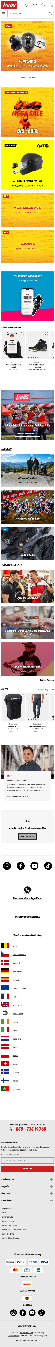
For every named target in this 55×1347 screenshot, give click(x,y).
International (18, 1014)
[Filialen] (27, 5)
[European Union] (5, 987)
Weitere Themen (46, 680)
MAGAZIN (6, 449)
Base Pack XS (13, 726)
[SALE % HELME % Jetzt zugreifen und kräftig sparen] (27, 46)
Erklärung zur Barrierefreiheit (14, 1230)
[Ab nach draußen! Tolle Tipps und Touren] (27, 470)
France (15, 997)
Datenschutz (7, 1217)
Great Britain (18, 1005)
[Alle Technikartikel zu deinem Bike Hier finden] (27, 826)
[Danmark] (5, 962)
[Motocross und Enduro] (27, 507)
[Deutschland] (5, 970)
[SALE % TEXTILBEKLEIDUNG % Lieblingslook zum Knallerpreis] (27, 210)
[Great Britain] (5, 1004)
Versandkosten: (13, 1336)
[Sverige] (5, 1071)
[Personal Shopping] (27, 586)
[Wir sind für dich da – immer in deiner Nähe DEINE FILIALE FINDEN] (27, 415)
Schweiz (16, 1064)
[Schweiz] (5, 1063)
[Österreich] (5, 1046)
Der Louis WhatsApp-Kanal (27, 898)
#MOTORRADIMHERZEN (27, 916)
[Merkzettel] (43, 5)
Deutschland (18, 971)
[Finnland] (5, 1080)
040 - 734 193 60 (31, 1129)
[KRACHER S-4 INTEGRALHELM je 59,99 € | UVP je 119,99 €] (27, 165)
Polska (15, 1056)
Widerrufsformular (9, 1225)
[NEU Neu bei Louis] (27, 543)
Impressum (6, 1208)
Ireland (15, 1022)
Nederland (17, 1039)
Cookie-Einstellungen (10, 1238)
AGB (4, 1213)
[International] (5, 1013)
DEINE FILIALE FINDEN (25, 433)
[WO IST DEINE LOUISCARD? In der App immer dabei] (27, 296)
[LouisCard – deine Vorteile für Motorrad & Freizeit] (27, 622)
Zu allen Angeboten (46, 689)
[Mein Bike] (35, 5)
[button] (50, 14)
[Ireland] (5, 1021)
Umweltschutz (8, 1234)
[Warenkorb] (52, 5)
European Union (19, 988)
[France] (5, 996)
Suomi (15, 1081)
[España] (5, 979)
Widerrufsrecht (8, 1221)
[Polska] (5, 1055)
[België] (5, 945)
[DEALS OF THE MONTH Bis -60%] (27, 112)
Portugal (16, 1089)
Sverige (16, 1072)
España (16, 980)
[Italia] (5, 1029)
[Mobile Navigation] (3, 13)
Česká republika (19, 955)
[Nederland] (5, 1038)
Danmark (16, 963)
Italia (15, 1030)
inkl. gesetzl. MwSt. (26, 1333)
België (15, 946)
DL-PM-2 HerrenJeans (37, 726)
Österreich (17, 1047)
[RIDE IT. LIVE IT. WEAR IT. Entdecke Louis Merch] (27, 659)
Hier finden (26, 836)
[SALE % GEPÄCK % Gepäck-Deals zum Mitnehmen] (27, 246)
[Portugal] (5, 1088)
